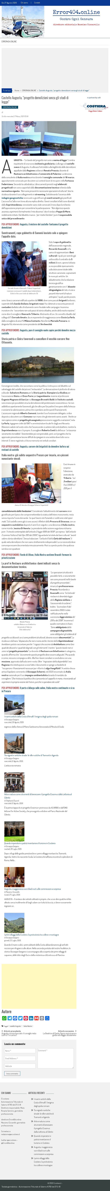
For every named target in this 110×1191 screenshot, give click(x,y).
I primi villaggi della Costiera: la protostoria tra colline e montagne (31, 934)
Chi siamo (24, 3)
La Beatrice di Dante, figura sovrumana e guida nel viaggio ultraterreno (59, 1034)
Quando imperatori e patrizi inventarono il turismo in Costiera (30, 843)
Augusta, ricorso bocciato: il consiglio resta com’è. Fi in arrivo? (19, 1034)
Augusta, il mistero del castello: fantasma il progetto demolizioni (35, 225)
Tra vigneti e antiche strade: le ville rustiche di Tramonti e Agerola (31, 755)
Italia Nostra (28, 1026)
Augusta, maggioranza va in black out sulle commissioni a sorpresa (32, 888)
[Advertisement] (55, 68)
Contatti (37, 3)
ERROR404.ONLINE (29, 90)
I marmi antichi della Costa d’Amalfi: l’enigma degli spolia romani (31, 716)
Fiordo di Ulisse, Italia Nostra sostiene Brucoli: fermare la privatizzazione (36, 556)
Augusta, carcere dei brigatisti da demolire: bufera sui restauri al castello (35, 448)
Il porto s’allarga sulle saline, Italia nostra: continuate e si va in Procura (38, 689)
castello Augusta (15, 1026)
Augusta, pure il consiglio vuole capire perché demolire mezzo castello (38, 331)
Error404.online (9, 41)
